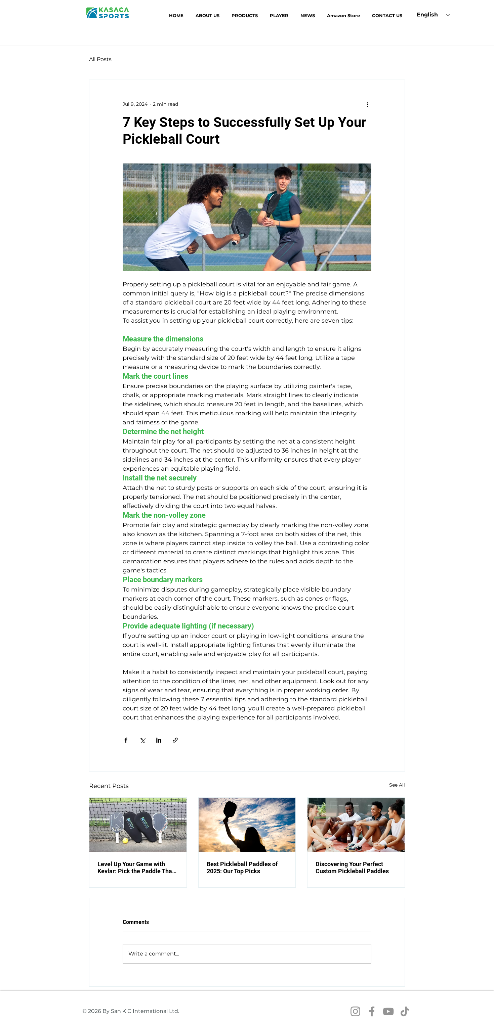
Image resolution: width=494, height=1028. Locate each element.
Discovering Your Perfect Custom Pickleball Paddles (352, 867)
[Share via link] (175, 740)
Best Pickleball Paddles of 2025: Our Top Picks (242, 867)
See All (397, 785)
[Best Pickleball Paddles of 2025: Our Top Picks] (247, 825)
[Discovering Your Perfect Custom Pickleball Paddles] (356, 825)
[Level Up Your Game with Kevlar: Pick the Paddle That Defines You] (138, 825)
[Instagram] (355, 1011)
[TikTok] (404, 1011)
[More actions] (367, 104)
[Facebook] (371, 1011)
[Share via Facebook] (126, 740)
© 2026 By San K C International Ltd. (130, 1011)
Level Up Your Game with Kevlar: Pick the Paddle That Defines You (135, 867)
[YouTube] (388, 1011)
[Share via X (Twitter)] (142, 740)
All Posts (100, 59)
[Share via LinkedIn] (159, 740)
